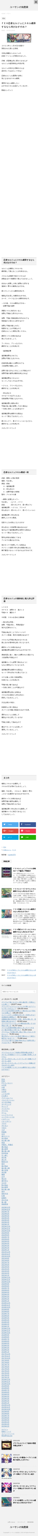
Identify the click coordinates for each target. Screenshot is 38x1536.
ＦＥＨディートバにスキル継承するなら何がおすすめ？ (24, 951)
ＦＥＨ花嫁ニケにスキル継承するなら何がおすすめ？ (24, 910)
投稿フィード (6, 1431)
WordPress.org (7, 1436)
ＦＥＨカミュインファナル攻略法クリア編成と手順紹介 (24, 870)
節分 (3, 1191)
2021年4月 (5, 1269)
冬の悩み (5, 1138)
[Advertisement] (19, 173)
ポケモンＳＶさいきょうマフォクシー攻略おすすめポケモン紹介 (24, 1488)
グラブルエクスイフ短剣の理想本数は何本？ (18, 1052)
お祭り (4, 1089)
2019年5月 (5, 1318)
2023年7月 (5, 1212)
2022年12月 (6, 1226)
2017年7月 (5, 1365)
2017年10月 (6, 1358)
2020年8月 (5, 1286)
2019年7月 (5, 1314)
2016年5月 (5, 1394)
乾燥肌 (4, 1132)
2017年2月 (5, 1375)
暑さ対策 (5, 1170)
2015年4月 (5, 1422)
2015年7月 (5, 1416)
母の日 (4, 1179)
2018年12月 (6, 1328)
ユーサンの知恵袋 (19, 7)
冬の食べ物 (6, 1140)
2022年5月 (5, 1241)
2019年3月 (5, 1322)
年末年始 (5, 1153)
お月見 (4, 1085)
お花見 (4, 1091)
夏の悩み (5, 1147)
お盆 (3, 1087)
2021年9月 (5, 1258)
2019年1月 (5, 1326)
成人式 (4, 1159)
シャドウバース (7, 1115)
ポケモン (5, 1125)
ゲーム (4, 1113)
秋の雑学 (5, 1187)
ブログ (4, 1123)
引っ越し (5, 1155)
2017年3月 (5, 1373)
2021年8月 (5, 1260)
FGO (3, 1081)
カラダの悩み (6, 1102)
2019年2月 (5, 1324)
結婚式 (4, 1198)
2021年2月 (5, 1273)
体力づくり (6, 1136)
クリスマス (6, 1108)
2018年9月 (5, 1335)
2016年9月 (5, 1386)
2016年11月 (6, 1382)
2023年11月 (6, 1209)
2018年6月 (5, 1341)
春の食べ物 (6, 1168)
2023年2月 (5, 1222)
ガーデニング (6, 1104)
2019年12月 (6, 1303)
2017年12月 (6, 1354)
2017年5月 (5, 1369)
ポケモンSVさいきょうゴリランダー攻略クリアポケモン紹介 (24, 1473)
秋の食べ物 (6, 1189)
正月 (3, 1176)
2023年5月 (5, 1216)
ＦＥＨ (14, 850)
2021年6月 (5, 1265)
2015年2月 (5, 1426)
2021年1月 (5, 1275)
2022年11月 (6, 1229)
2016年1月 (5, 1403)
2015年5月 (5, 1420)
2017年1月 (5, 1377)
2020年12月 (6, 1277)
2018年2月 (5, 1350)
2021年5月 (5, 1267)
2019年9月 (5, 1309)
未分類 (4, 1172)
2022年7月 (5, 1237)
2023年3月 (5, 1220)
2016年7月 (5, 1390)
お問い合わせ (11, 1522)
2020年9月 (5, 1284)
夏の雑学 (5, 1149)
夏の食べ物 (6, 1151)
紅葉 (3, 1196)
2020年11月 (6, 1280)
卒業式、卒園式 (7, 1145)
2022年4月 (5, 1243)
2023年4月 (5, 1218)
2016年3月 (5, 1399)
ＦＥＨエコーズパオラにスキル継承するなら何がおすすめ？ (24, 890)
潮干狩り (5, 1181)
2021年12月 (6, 1252)
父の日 (4, 1183)
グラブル (5, 1111)
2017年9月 (5, 1360)
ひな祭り (5, 1096)
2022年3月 (5, 1246)
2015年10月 (6, 1409)
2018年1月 (5, 1352)
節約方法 (5, 1193)
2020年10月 (6, 1282)
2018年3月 (5, 1348)
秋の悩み (5, 1185)
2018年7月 (5, 1339)
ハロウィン (6, 1119)
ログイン (5, 1429)
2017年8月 (5, 1362)
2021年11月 (6, 1254)
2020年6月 (5, 1290)
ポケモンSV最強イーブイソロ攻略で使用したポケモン (24, 1459)
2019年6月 (5, 1316)
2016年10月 (6, 1384)
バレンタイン (6, 1121)
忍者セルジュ (7, 850)
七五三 (4, 1128)
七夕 (3, 1130)
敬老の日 (5, 1162)
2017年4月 (5, 1371)
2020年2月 (5, 1299)
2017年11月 (6, 1356)
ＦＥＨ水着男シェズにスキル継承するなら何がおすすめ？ (24, 1501)
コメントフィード (8, 1434)
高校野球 (5, 1204)
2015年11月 (6, 1407)
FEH (4, 847)
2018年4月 (5, 1345)
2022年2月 (5, 1248)
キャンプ (5, 1106)
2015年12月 (6, 1405)
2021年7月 (5, 1263)
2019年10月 (6, 1307)
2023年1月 (5, 1224)
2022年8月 (5, 1235)
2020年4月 (5, 1294)
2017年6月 (5, 1367)
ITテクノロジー (7, 1083)
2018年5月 (5, 1343)
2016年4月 (5, 1396)
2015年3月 (5, 1424)
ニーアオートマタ (8, 1117)
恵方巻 (4, 1157)
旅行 (3, 1164)
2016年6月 (5, 1392)
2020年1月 (5, 1301)
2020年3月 (5, 1297)
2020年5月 (5, 1292)
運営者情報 (30, 1522)
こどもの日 (6, 1094)
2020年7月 (5, 1288)
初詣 (3, 1142)
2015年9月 (5, 1411)
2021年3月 (5, 1271)
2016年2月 (5, 1401)
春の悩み (5, 1166)
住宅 (3, 1134)
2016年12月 (6, 1379)
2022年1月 (5, 1250)
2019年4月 (5, 1320)
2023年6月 (5, 1214)
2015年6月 (5, 1418)
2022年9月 (5, 1233)
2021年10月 (6, 1256)
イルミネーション (8, 1100)
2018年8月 (5, 1337)
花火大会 (5, 1200)
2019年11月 (6, 1305)
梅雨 (3, 1174)
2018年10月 (6, 1333)
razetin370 (12, 855)
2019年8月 (5, 1311)
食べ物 (4, 1202)
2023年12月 (6, 1207)
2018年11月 (6, 1331)
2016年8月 (5, 1388)
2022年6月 (5, 1239)
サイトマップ (21, 1522)
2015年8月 (5, 1413)
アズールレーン (7, 1098)
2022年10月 (6, 1231)
